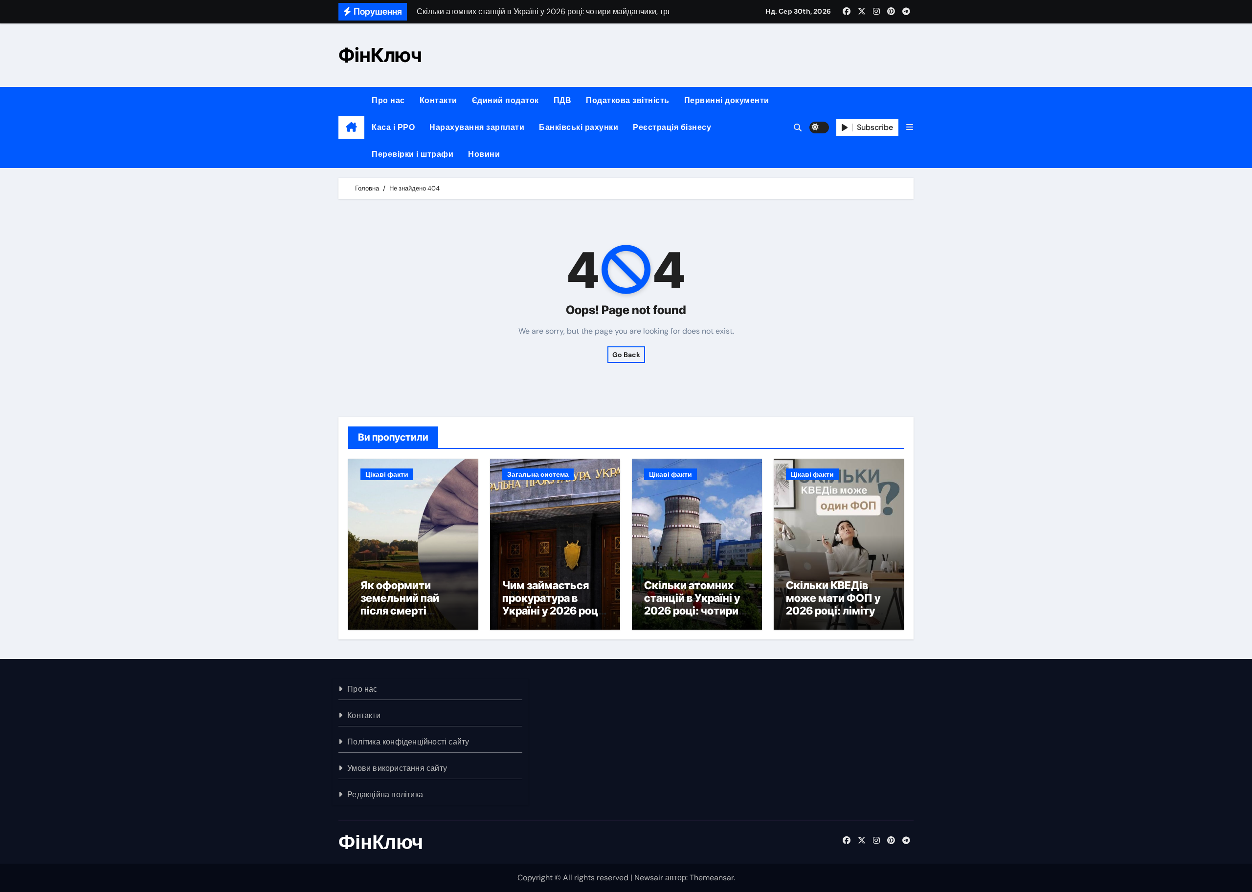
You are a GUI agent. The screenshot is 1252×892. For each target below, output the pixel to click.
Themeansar (712, 877)
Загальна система (538, 474)
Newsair (648, 877)
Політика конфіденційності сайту (408, 742)
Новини (484, 154)
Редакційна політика (385, 794)
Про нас (388, 100)
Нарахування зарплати (476, 127)
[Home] (351, 127)
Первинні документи (726, 100)
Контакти (438, 100)
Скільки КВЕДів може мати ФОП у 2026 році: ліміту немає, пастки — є (834, 604)
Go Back (626, 354)
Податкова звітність (628, 100)
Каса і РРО (393, 127)
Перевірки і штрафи (412, 154)
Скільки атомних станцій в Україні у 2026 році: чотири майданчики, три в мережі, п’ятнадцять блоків (695, 617)
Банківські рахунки (578, 127)
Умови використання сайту (397, 768)
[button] (910, 127)
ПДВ (563, 100)
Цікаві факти (386, 474)
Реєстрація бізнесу (672, 127)
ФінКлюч (380, 55)
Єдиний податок (505, 100)
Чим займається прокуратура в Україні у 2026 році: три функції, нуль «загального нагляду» (553, 617)
